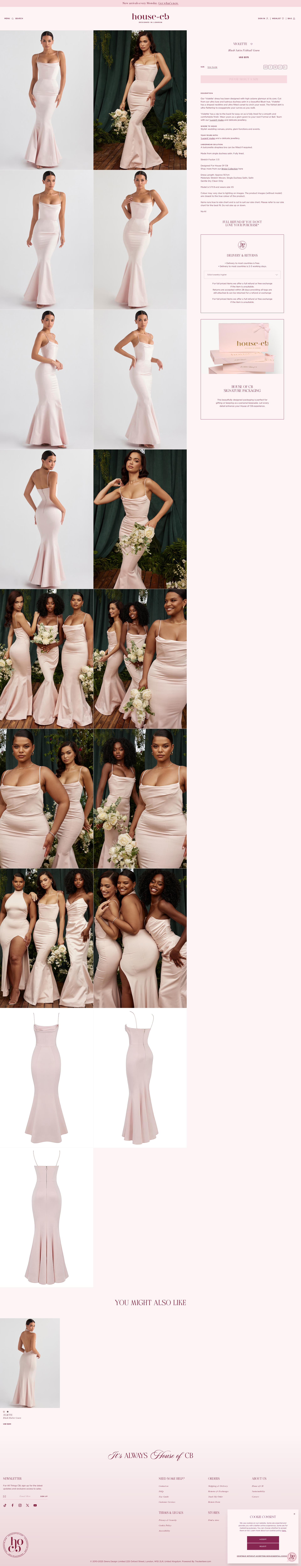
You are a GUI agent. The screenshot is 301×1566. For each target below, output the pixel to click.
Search (19, 18)
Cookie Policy (165, 1526)
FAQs (161, 1491)
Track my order (215, 1497)
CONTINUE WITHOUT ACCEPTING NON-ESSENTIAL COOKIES (263, 1556)
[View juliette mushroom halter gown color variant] (5, 1412)
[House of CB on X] (27, 1505)
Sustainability (258, 1491)
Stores (213, 1513)
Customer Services (167, 1502)
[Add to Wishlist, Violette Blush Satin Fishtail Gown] (251, 44)
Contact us (164, 1486)
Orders (214, 1478)
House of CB (257, 1486)
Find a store (213, 1520)
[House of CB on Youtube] (35, 1505)
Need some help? (172, 1478)
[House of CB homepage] (15, 1544)
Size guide (212, 67)
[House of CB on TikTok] (5, 1505)
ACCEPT (262, 1539)
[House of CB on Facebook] (12, 1505)
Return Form (214, 1502)
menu (7, 18)
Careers (255, 1497)
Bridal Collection (230, 169)
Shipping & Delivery (218, 1486)
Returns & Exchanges (218, 1491)
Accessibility (164, 1531)
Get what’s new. (168, 3)
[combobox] (242, 275)
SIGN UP (44, 1496)
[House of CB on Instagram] (20, 1505)
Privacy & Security (168, 1520)
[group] (244, 57)
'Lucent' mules (216, 120)
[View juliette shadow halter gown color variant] (9, 1412)
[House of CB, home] (150, 18)
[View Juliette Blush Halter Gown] (30, 1363)
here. (284, 1530)
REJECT (263, 1546)
